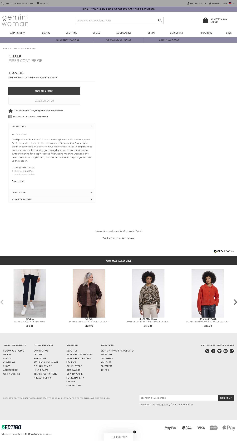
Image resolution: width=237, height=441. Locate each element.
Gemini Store (74, 366)
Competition (74, 385)
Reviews (71, 362)
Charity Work (74, 374)
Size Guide (40, 358)
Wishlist (44, 3)
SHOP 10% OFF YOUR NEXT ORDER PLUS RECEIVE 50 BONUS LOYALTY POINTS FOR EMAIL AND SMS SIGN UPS (56, 398)
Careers (70, 381)
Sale (229, 33)
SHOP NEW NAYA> (169, 40)
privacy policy (163, 404)
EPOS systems (32, 434)
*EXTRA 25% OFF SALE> (118, 40)
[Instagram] (225, 351)
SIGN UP (203, 3)
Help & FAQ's (41, 370)
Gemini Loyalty (43, 366)
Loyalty (216, 3)
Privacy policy (42, 378)
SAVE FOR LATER (44, 100)
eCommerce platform (12, 434)
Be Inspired (176, 33)
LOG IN (193, 3)
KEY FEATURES (19, 126)
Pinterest (106, 366)
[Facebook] (213, 351)
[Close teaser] (134, 432)
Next (235, 298)
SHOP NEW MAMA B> (67, 40)
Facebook (106, 354)
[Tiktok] (232, 351)
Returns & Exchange (46, 362)
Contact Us (41, 351)
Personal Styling (13, 351)
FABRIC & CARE (19, 192)
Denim (151, 33)
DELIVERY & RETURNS (22, 199)
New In (7, 354)
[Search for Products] (160, 20)
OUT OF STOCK (44, 91)
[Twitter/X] (219, 351)
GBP (225, 3)
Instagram (107, 358)
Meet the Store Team (78, 358)
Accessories (124, 33)
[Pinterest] (207, 351)
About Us (72, 351)
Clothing (72, 33)
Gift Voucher (11, 374)
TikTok (105, 370)
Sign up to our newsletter (117, 351)
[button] (118, 238)
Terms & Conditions (45, 374)
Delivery (39, 354)
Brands (46, 33)
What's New (17, 33)
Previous (1, 298)
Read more (18, 181)
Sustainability (75, 378)
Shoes (96, 33)
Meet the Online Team (79, 354)
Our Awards (73, 370)
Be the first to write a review (118, 238)
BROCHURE (206, 33)
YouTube (106, 362)
